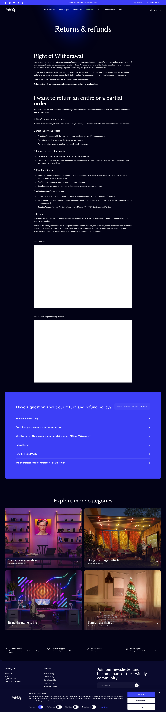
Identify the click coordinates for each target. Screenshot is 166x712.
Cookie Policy (49, 677)
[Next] (107, 2)
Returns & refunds (50, 687)
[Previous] (59, 2)
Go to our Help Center (139, 406)
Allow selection (141, 700)
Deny (141, 707)
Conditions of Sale (50, 680)
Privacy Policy (49, 674)
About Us (8, 674)
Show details (104, 707)
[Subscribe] (137, 685)
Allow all (141, 694)
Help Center (99, 2)
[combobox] (139, 2)
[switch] (59, 707)
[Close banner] (159, 692)
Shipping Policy (49, 683)
